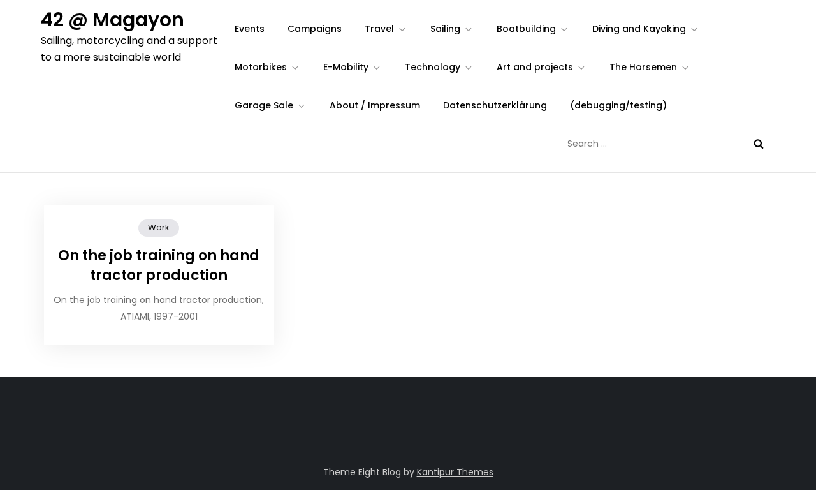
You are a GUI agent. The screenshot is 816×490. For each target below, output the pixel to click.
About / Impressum (375, 105)
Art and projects (535, 67)
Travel (379, 28)
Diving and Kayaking (639, 28)
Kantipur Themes (455, 472)
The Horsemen (643, 67)
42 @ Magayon (112, 19)
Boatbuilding (526, 28)
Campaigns (315, 28)
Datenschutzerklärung (495, 105)
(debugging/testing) (618, 105)
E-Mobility (345, 67)
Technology (432, 67)
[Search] (758, 143)
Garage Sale (264, 105)
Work (159, 227)
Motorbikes (261, 67)
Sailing (445, 28)
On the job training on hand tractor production (158, 265)
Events (250, 28)
